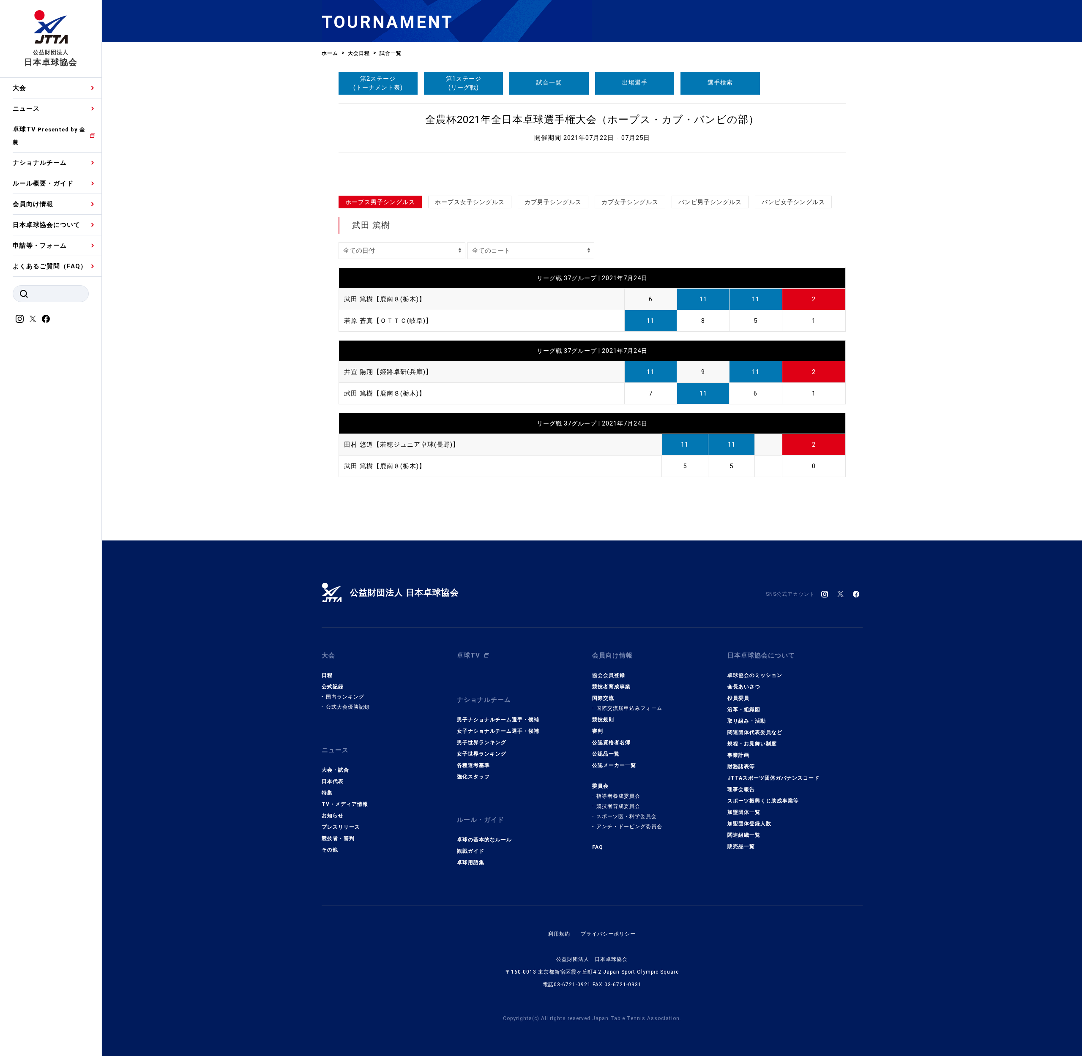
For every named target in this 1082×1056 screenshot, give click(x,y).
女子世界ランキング (481, 754)
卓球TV (49, 135)
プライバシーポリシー (608, 934)
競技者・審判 (338, 838)
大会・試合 (335, 770)
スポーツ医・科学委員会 (626, 816)
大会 (19, 88)
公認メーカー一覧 (614, 765)
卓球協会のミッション (754, 675)
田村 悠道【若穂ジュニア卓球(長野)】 (401, 444)
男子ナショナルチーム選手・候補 (498, 720)
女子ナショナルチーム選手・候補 (498, 731)
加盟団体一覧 (743, 812)
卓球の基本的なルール (484, 840)
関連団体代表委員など (754, 732)
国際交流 (603, 698)
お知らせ (333, 816)
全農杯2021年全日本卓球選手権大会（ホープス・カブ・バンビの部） (592, 120)
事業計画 (738, 755)
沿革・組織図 (743, 709)
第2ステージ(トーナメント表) (378, 83)
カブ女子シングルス (629, 202)
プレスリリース (341, 827)
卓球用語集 (470, 862)
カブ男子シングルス (553, 202)
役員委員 (738, 698)
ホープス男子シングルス (380, 202)
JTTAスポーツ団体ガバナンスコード (773, 778)
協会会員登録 (608, 675)
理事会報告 (741, 789)
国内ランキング (345, 697)
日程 (327, 675)
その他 (330, 850)
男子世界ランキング (481, 742)
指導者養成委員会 (618, 796)
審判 (597, 731)
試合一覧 (549, 82)
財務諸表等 (741, 766)
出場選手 (635, 82)
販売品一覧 (741, 846)
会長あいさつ (743, 687)
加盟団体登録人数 (749, 824)
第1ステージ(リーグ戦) (463, 83)
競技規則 (603, 720)
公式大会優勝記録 (348, 707)
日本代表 (333, 781)
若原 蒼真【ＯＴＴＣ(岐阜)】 (388, 321)
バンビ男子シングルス (710, 202)
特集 (327, 793)
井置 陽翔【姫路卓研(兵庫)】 (388, 372)
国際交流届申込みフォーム (629, 708)
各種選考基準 (473, 765)
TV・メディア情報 (345, 804)
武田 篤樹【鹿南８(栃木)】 (385, 299)
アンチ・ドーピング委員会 (629, 827)
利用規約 (559, 934)
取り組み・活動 (746, 721)
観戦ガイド (470, 851)
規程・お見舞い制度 (752, 744)
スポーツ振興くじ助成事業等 (763, 801)
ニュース (26, 108)
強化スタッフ (473, 777)
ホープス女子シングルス (470, 202)
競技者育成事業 (611, 687)
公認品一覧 (606, 754)
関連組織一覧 (743, 835)
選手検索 (720, 82)
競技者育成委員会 (618, 806)
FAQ (597, 847)
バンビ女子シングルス (793, 202)
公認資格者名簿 (611, 742)
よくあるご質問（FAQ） (50, 266)
